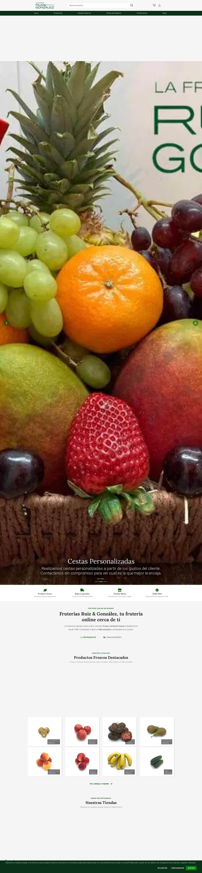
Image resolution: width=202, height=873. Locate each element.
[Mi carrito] (154, 5)
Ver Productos (89, 637)
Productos (58, 13)
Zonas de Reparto (113, 13)
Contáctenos (142, 13)
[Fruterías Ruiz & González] (44, 5)
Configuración (177, 868)
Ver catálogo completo (100, 784)
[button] (159, 5)
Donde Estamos (84, 13)
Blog (164, 13)
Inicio (36, 13)
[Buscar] (132, 5)
